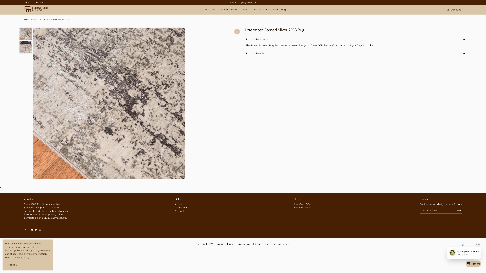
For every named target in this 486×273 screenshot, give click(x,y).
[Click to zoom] (237, 31)
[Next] (43, 31)
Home (26, 19)
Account (456, 9)
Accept (12, 264)
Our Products (207, 9)
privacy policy (21, 257)
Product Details (255, 53)
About (26, 2)
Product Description (258, 39)
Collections (181, 207)
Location (271, 9)
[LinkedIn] (36, 230)
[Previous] (37, 31)
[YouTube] (32, 230)
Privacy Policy (244, 244)
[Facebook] (25, 230)
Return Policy (262, 244)
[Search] (448, 10)
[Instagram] (40, 230)
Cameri (34, 19)
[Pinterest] (28, 230)
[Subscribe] (459, 210)
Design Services (229, 9)
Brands (258, 9)
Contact (39, 2)
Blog (283, 9)
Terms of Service (281, 244)
